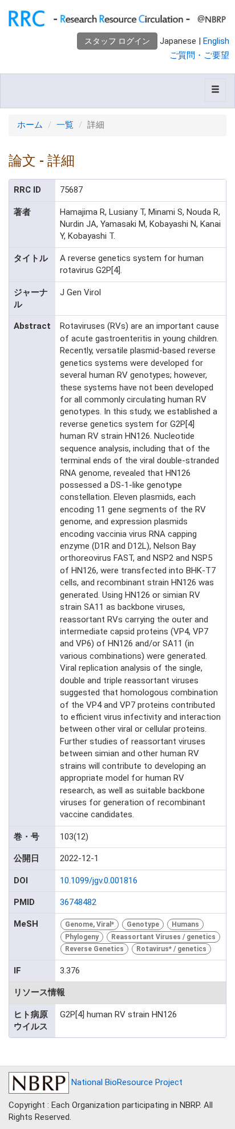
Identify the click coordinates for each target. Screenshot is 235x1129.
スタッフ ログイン (117, 41)
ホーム (30, 125)
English (216, 41)
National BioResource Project (126, 1082)
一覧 (65, 125)
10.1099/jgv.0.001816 (98, 880)
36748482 (78, 902)
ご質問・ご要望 (199, 55)
